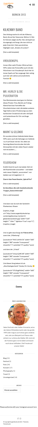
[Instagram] (20, 419)
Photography (8, 371)
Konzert (6, 368)
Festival (6, 361)
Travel (5, 374)
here (35, 407)
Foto (5, 364)
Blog (4, 358)
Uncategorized (8, 377)
